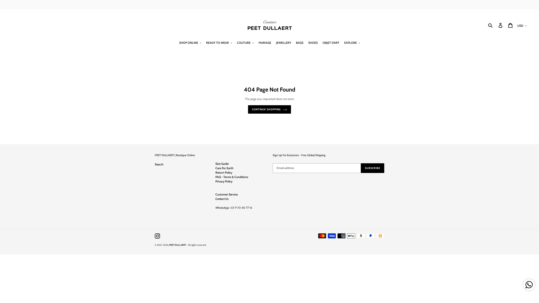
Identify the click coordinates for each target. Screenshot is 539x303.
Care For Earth (224, 168)
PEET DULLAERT (177, 244)
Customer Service (226, 194)
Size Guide (222, 164)
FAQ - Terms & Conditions (231, 177)
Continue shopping (266, 109)
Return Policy (223, 172)
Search (159, 164)
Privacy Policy (223, 181)
